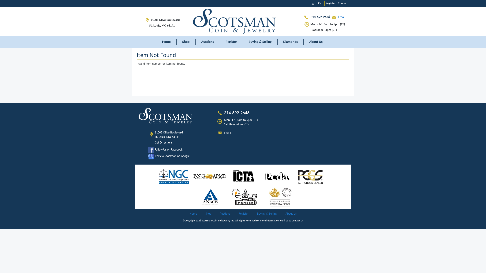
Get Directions (163, 142)
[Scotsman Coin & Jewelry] (243, 21)
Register (331, 3)
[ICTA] (243, 176)
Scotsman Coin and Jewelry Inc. (218, 220)
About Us (316, 42)
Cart (320, 3)
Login (312, 3)
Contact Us (297, 220)
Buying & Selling (260, 42)
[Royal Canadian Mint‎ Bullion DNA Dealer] (280, 196)
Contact (342, 3)
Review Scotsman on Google (172, 156)
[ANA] (244, 196)
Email (341, 17)
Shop (186, 42)
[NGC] (174, 176)
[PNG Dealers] (209, 176)
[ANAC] (210, 196)
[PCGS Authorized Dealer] (310, 176)
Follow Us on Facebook (168, 149)
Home (166, 42)
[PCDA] (277, 176)
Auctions (207, 42)
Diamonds (290, 42)
